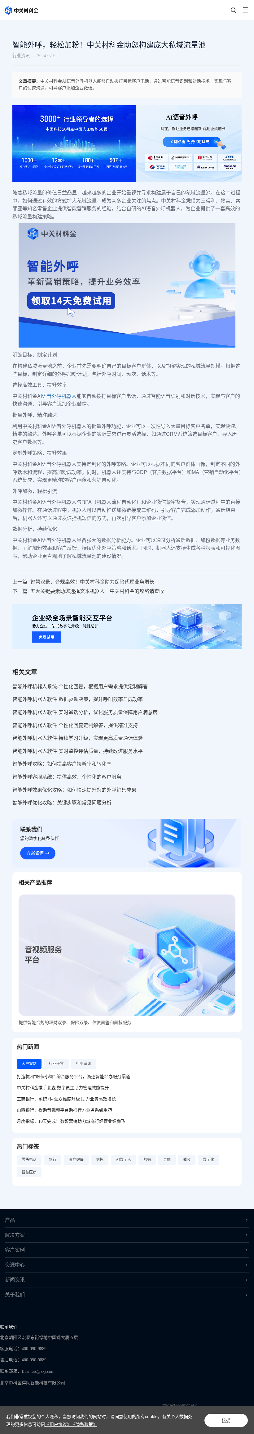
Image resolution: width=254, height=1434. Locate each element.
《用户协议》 (58, 1424)
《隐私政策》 (84, 1424)
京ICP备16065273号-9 (179, 1406)
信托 (99, 1160)
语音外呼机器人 (59, 395)
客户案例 (15, 1250)
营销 (147, 1160)
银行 (52, 1160)
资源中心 (15, 1265)
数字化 (208, 1160)
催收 (186, 1160)
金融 (167, 1160)
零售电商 (29, 1160)
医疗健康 (76, 1160)
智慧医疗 (29, 1172)
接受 (226, 1420)
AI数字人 (123, 1160)
